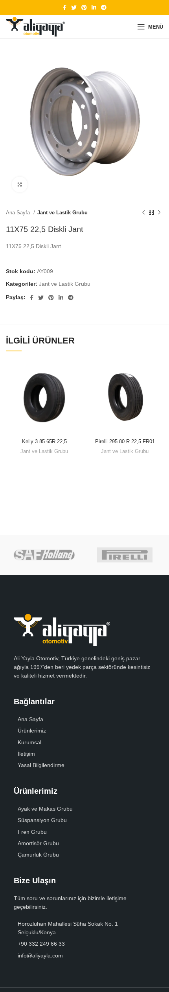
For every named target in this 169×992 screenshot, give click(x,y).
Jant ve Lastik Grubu (62, 213)
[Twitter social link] (74, 7)
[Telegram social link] (104, 7)
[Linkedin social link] (94, 7)
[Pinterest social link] (84, 7)
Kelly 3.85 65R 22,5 (44, 441)
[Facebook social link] (65, 7)
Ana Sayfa (18, 213)
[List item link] (84, 730)
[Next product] (159, 213)
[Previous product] (143, 213)
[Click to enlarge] (20, 184)
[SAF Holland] (44, 555)
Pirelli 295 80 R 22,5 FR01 (125, 441)
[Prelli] (124, 555)
